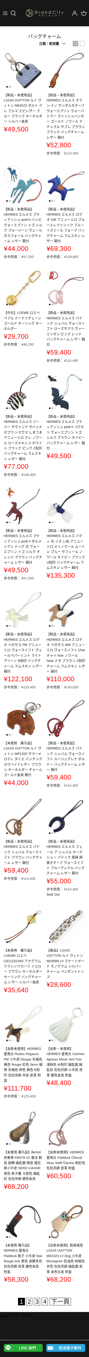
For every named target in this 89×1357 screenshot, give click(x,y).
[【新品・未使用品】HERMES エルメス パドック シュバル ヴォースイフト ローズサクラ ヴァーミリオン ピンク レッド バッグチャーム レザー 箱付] (66, 288)
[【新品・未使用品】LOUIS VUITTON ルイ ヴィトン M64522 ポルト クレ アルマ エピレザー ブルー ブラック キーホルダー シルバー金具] (23, 70)
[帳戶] (73, 13)
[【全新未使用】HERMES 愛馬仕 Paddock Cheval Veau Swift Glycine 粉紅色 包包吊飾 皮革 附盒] (66, 1128)
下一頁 (60, 1301)
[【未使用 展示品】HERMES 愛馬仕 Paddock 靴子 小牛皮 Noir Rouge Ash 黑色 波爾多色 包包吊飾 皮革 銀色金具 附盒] (23, 1220)
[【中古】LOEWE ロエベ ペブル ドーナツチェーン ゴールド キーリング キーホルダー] (23, 288)
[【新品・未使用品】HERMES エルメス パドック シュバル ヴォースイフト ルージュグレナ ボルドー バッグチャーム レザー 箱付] (66, 718)
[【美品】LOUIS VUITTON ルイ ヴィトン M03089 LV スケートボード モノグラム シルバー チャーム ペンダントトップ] (66, 925)
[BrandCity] (44, 13)
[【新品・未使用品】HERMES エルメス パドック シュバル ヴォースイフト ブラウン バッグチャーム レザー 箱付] (23, 817)
